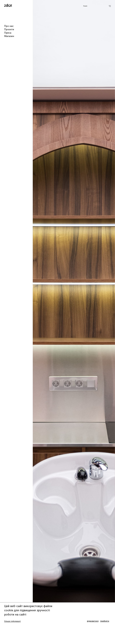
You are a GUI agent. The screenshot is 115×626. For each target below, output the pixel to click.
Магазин (9, 36)
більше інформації (12, 621)
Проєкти (9, 29)
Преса (7, 32)
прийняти (104, 621)
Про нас (9, 26)
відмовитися (92, 621)
